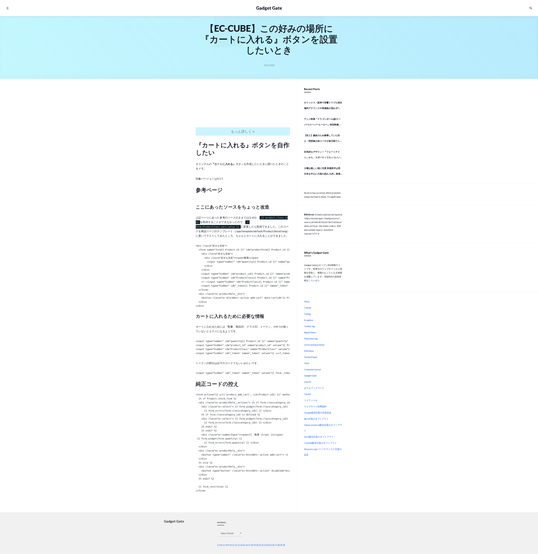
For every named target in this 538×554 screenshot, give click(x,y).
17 (249, 545)
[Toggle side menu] (7, 8)
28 (278, 545)
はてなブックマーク (314, 388)
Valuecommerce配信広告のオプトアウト (323, 428)
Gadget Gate (269, 8)
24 (268, 545)
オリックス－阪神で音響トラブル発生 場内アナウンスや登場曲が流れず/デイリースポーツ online (323, 106)
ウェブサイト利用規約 (315, 406)
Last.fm (307, 381)
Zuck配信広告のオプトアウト (319, 436)
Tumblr (307, 394)
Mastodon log (311, 338)
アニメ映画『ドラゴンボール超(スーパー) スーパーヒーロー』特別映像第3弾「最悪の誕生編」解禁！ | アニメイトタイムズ (323, 123)
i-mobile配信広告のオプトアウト (320, 443)
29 (281, 545)
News (307, 301)
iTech (306, 363)
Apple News (310, 332)
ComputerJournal (312, 369)
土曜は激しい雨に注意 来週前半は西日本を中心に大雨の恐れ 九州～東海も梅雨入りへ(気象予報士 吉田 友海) (322, 172)
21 (260, 545)
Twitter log (309, 326)
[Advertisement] (243, 105)
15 (244, 545)
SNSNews (309, 351)
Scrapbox (308, 320)
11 (233, 545)
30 (284, 545)
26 (273, 545)
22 (262, 545)
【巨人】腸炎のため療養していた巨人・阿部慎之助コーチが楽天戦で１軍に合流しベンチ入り (323, 139)
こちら (312, 280)
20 (257, 545)
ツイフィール (310, 400)
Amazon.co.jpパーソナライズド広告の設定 (323, 452)
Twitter (307, 307)
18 (252, 545)
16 (246, 545)
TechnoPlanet (310, 357)
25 (270, 545)
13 (238, 545)
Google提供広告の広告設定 (317, 412)
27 (276, 545)
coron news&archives (314, 344)
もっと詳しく (241, 131)
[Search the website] (531, 8)
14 (241, 545)
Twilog (307, 313)
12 (236, 545)
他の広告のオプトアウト (316, 418)
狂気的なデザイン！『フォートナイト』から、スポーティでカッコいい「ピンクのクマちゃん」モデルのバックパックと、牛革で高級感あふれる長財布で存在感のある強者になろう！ (323, 155)
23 (265, 545)
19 (254, 545)
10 (230, 545)
